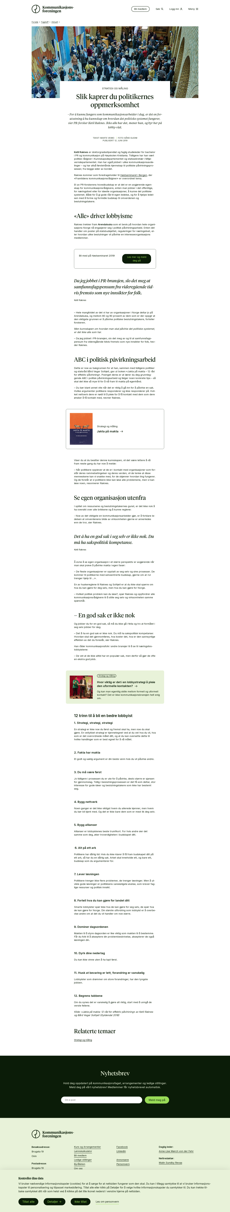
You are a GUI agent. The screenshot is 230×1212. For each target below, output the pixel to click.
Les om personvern (107, 1201)
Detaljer (52, 1201)
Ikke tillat (81, 1201)
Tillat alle (28, 1201)
